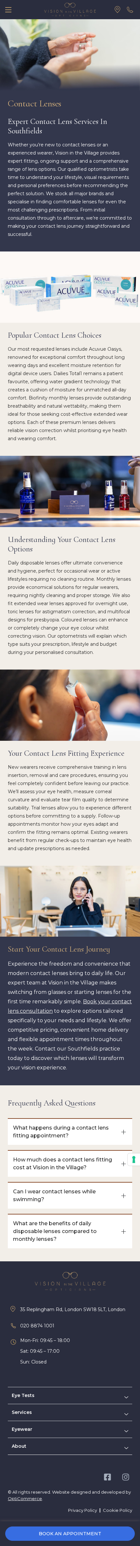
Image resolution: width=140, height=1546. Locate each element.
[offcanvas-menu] (8, 9)
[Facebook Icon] (107, 1477)
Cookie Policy (117, 1510)
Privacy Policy (82, 1510)
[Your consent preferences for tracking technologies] (134, 1159)
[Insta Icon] (125, 1477)
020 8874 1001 (37, 1326)
